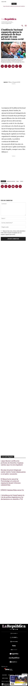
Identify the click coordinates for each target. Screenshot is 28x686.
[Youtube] (17, 629)
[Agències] (2, 82)
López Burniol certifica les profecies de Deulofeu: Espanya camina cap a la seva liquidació (12, 463)
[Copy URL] (16, 66)
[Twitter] (9, 66)
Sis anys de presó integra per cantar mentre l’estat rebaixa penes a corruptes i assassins (13, 472)
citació (21, 181)
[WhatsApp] (2, 66)
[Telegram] (13, 66)
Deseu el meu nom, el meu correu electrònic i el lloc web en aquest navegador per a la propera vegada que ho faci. (13, 232)
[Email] (20, 66)
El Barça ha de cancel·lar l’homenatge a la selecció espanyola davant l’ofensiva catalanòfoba (10, 482)
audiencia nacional (11, 181)
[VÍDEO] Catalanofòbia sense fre (12, 490)
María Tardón (4, 183)
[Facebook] (5, 66)
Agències (6, 82)
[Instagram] (12, 629)
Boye (18, 181)
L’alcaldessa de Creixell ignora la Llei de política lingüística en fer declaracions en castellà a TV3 (12, 497)
